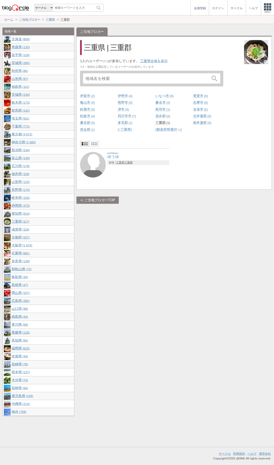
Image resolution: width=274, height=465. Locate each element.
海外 (18, 412)
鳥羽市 (162, 109)
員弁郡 (162, 116)
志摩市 (200, 102)
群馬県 (20, 110)
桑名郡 (87, 122)
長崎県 (19, 364)
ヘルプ (251, 453)
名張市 (200, 109)
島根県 (19, 285)
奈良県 (20, 261)
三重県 (120, 162)
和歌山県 (21, 269)
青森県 (20, 47)
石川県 (20, 166)
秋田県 (19, 71)
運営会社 (265, 453)
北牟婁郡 (201, 116)
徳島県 (19, 316)
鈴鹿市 (87, 109)
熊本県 (20, 372)
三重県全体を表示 (154, 61)
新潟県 (20, 150)
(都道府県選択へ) (168, 129)
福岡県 (20, 348)
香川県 (19, 324)
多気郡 (124, 122)
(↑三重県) (125, 129)
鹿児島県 (22, 396)
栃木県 (20, 102)
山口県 (19, 308)
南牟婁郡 (201, 122)
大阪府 (21, 245)
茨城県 (20, 94)
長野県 (20, 190)
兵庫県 (20, 253)
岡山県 (20, 293)
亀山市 (87, 102)
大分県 (19, 380)
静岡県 (20, 205)
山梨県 (20, 182)
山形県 (19, 79)
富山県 (20, 158)
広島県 (20, 301)
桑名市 (162, 102)
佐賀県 (19, 356)
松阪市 (87, 116)
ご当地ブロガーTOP (99, 200)
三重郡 (162, 122)
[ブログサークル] (15, 7)
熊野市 (124, 102)
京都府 (20, 237)
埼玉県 (20, 118)
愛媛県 (20, 332)
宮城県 (20, 63)
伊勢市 (124, 96)
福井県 (20, 174)
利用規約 (239, 453)
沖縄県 (20, 404)
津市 (123, 109)
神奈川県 (23, 142)
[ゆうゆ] (93, 164)
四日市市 (126, 116)
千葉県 (20, 126)
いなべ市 (164, 96)
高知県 (19, 340)
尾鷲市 (200, 96)
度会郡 (87, 129)
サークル (225, 453)
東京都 (21, 134)
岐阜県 (20, 198)
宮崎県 (19, 388)
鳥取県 (19, 277)
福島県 (20, 86)
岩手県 (20, 55)
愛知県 (20, 213)
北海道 (20, 39)
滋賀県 (20, 229)
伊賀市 (87, 96)
